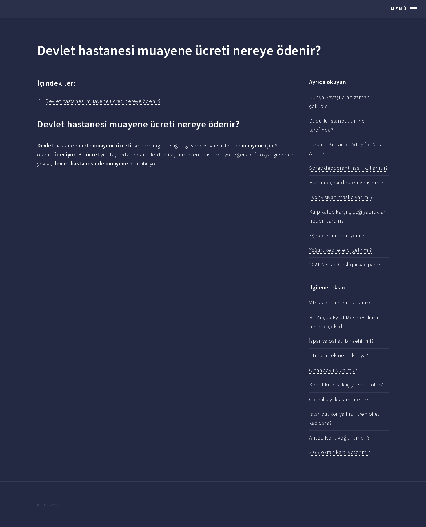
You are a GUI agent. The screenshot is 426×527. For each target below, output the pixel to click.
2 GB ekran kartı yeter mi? (339, 452)
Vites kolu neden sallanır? (340, 302)
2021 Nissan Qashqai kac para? (345, 264)
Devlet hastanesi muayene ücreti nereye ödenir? (103, 101)
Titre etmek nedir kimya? (338, 355)
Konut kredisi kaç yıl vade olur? (346, 384)
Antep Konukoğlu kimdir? (339, 437)
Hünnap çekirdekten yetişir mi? (346, 182)
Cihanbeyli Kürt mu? (333, 370)
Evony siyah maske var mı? (340, 197)
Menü (399, 8)
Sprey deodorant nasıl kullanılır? (348, 168)
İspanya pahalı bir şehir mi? (341, 341)
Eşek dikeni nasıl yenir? (336, 235)
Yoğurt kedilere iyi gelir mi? (340, 250)
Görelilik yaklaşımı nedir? (339, 399)
